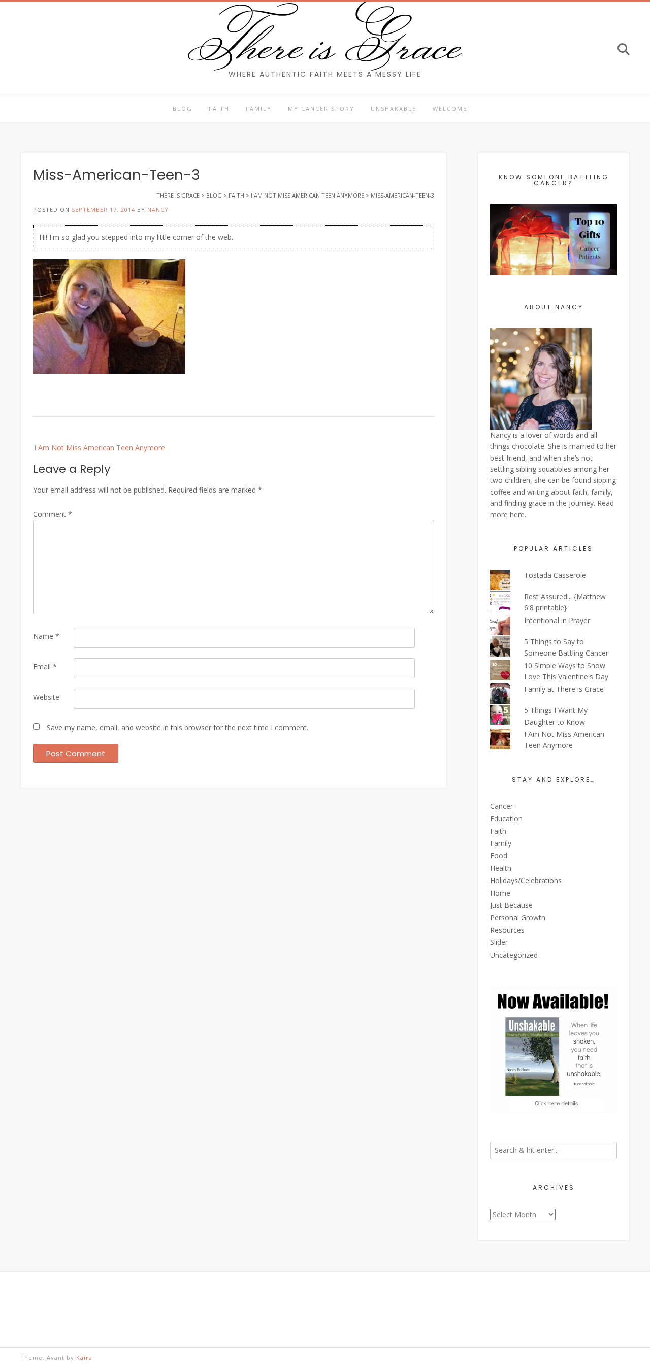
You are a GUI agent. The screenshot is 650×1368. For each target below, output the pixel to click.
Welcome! (451, 108)
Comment (52, 514)
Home (500, 893)
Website (46, 697)
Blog (182, 108)
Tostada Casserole (555, 575)
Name (46, 636)
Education (506, 818)
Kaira (84, 1357)
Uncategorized (514, 955)
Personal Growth (517, 917)
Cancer (501, 806)
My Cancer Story (321, 108)
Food (498, 855)
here (517, 514)
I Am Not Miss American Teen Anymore (99, 447)
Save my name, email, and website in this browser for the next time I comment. (177, 727)
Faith (219, 108)
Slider (499, 942)
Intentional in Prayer (557, 620)
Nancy (158, 209)
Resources (507, 930)
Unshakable (393, 108)
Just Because (511, 905)
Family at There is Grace (564, 689)
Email (45, 666)
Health (500, 868)
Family (259, 108)
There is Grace (325, 43)
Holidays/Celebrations (526, 880)
